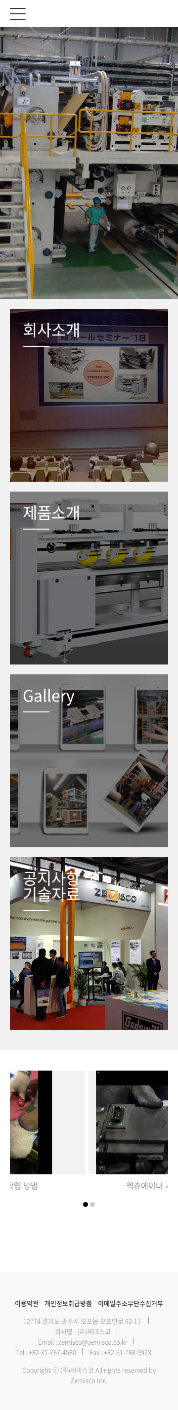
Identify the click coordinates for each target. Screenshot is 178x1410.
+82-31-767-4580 (52, 1352)
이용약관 (27, 1303)
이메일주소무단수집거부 (130, 1303)
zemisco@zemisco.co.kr (93, 1341)
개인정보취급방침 (68, 1303)
